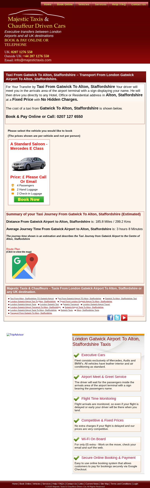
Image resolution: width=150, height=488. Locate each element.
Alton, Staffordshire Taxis (88, 310)
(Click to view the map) (18, 252)
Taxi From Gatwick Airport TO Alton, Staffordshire (79, 298)
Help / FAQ (119, 4)
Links (81, 484)
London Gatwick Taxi (49, 304)
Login (135, 484)
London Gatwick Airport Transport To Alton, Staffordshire (35, 307)
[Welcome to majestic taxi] (37, 19)
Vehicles (84, 4)
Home (48, 4)
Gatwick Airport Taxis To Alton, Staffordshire (84, 307)
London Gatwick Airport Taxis (23, 304)
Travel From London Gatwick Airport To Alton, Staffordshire (86, 301)
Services (101, 4)
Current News (92, 484)
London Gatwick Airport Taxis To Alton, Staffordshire (33, 310)
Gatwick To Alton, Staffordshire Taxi (121, 298)
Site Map (105, 484)
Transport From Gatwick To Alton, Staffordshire (31, 313)
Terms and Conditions (121, 484)
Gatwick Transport (71, 304)
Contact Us (138, 4)
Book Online (65, 4)
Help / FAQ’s (58, 484)
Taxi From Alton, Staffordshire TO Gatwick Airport (32, 298)
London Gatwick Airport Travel (96, 304)
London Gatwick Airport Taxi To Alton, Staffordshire (33, 301)
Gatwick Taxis (67, 310)
